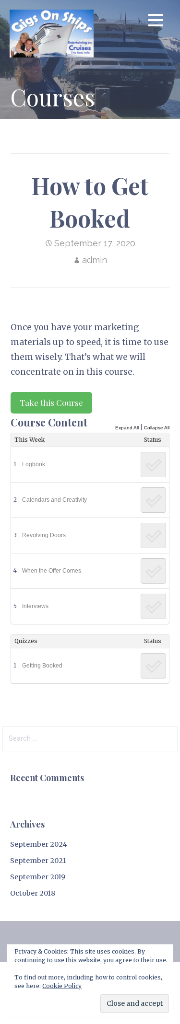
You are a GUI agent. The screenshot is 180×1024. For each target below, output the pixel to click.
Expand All (127, 427)
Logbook (33, 464)
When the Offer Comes (51, 570)
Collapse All (156, 427)
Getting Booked (42, 665)
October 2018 (32, 893)
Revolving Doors (44, 535)
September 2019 (37, 877)
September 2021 (38, 860)
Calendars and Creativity (54, 499)
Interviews (35, 606)
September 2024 (38, 844)
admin (94, 260)
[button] (155, 22)
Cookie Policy (62, 985)
